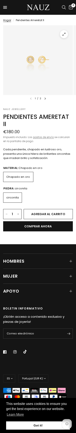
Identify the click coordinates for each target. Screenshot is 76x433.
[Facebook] (7, 352)
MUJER (10, 276)
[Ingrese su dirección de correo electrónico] (68, 333)
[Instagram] (18, 352)
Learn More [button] (15, 414)
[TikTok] (28, 351)
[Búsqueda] (63, 7)
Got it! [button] (38, 425)
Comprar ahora (38, 226)
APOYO (11, 291)
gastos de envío (43, 137)
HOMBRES (13, 261)
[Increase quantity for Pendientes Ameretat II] (18, 214)
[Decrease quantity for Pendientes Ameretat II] (6, 214)
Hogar (7, 20)
